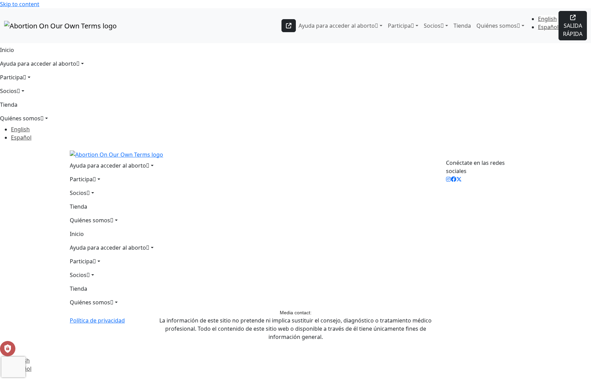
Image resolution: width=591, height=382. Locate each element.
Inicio (7, 50)
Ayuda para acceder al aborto (337, 25)
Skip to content (19, 4)
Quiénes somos (496, 25)
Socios (432, 25)
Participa (399, 25)
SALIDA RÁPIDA (572, 30)
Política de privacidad (97, 320)
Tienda (462, 25)
